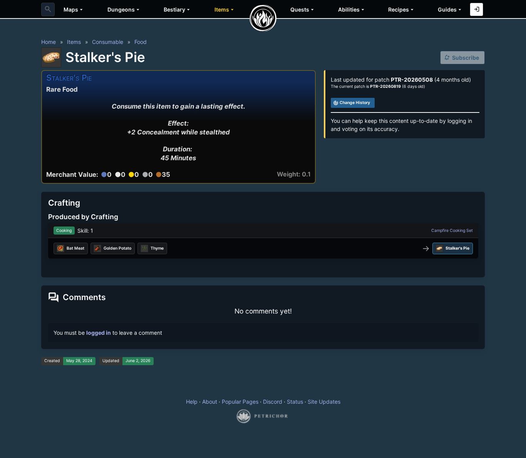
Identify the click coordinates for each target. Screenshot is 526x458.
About (209, 401)
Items (74, 42)
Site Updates (324, 401)
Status (295, 401)
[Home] (263, 18)
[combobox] (48, 9)
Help (192, 401)
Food (140, 42)
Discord (272, 401)
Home (48, 42)
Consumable (107, 42)
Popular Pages (240, 401)
